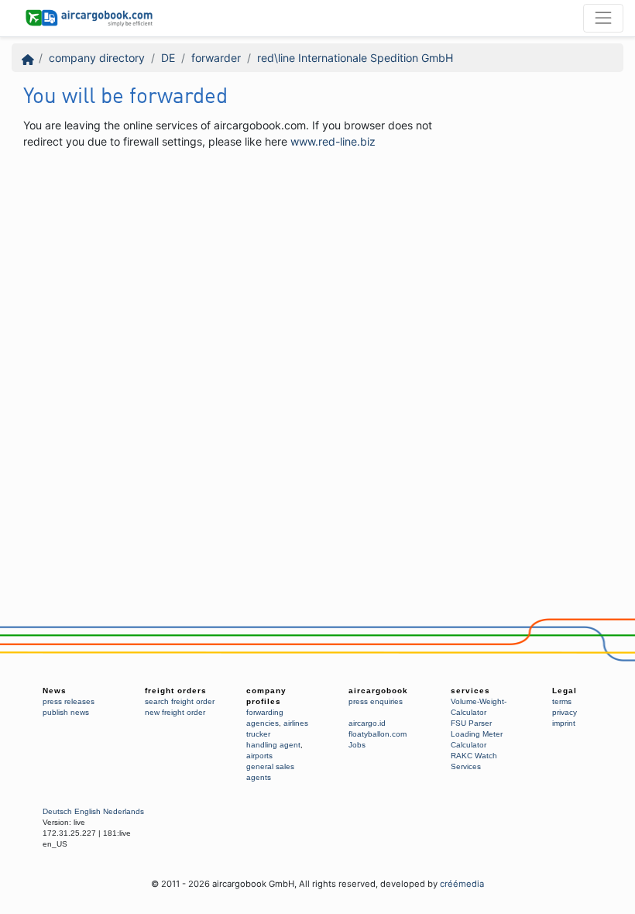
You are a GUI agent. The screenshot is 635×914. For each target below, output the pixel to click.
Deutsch (57, 811)
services (470, 690)
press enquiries (375, 701)
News (55, 690)
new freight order (175, 712)
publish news (66, 712)
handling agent (273, 744)
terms (562, 701)
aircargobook (378, 690)
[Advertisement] (305, 197)
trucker (258, 734)
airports (259, 755)
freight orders (176, 690)
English (87, 811)
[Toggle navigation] (603, 18)
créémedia (462, 883)
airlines (295, 723)
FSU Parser (471, 723)
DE (168, 57)
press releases (68, 701)
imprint (563, 723)
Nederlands (123, 811)
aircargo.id (367, 723)
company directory (97, 57)
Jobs (357, 744)
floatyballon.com (377, 734)
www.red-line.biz (333, 141)
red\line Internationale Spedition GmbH (355, 57)
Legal (564, 690)
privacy (564, 712)
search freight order (180, 701)
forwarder (216, 57)
